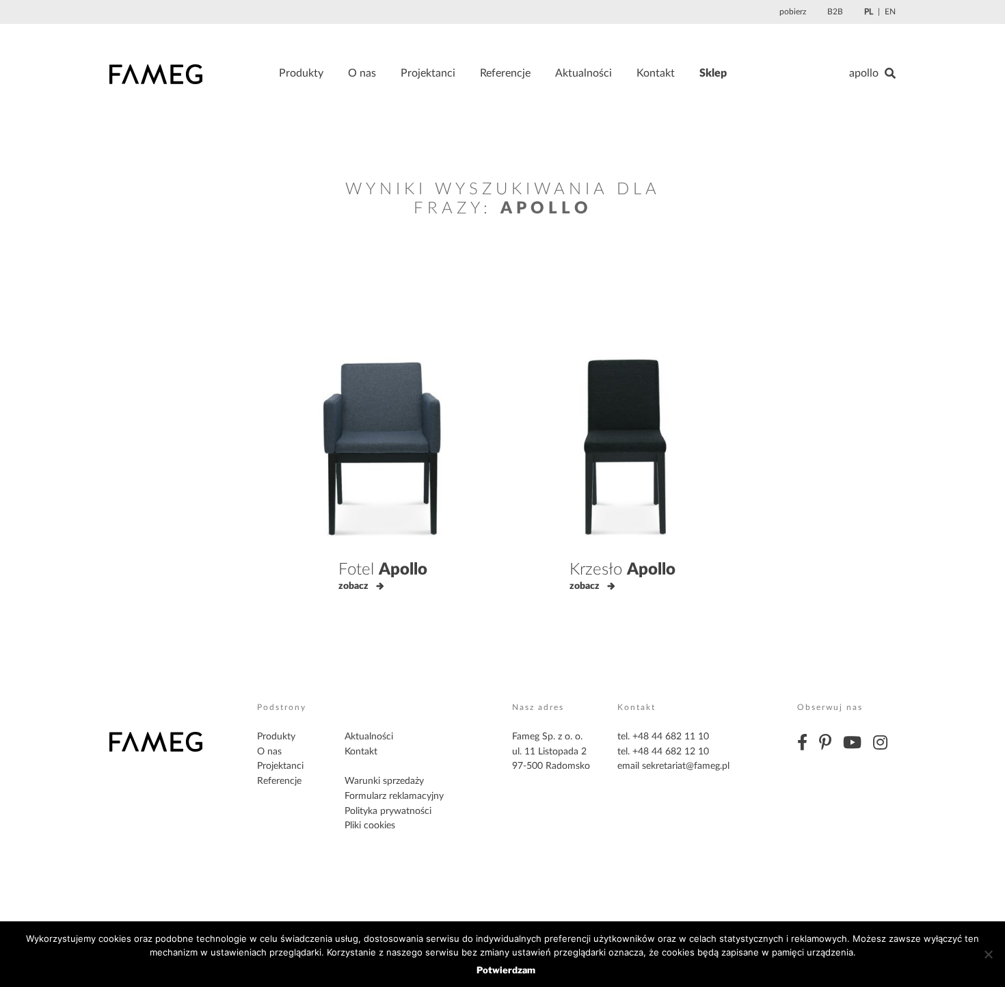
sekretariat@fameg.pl (685, 766)
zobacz (353, 586)
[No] (988, 954)
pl (868, 12)
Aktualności (583, 73)
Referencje (505, 73)
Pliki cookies (370, 825)
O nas (362, 73)
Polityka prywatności (388, 811)
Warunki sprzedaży (384, 781)
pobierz (792, 12)
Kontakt (655, 73)
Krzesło (622, 570)
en (890, 12)
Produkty (301, 73)
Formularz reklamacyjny (394, 796)
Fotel (382, 570)
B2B (835, 12)
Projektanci (428, 73)
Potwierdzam (506, 969)
